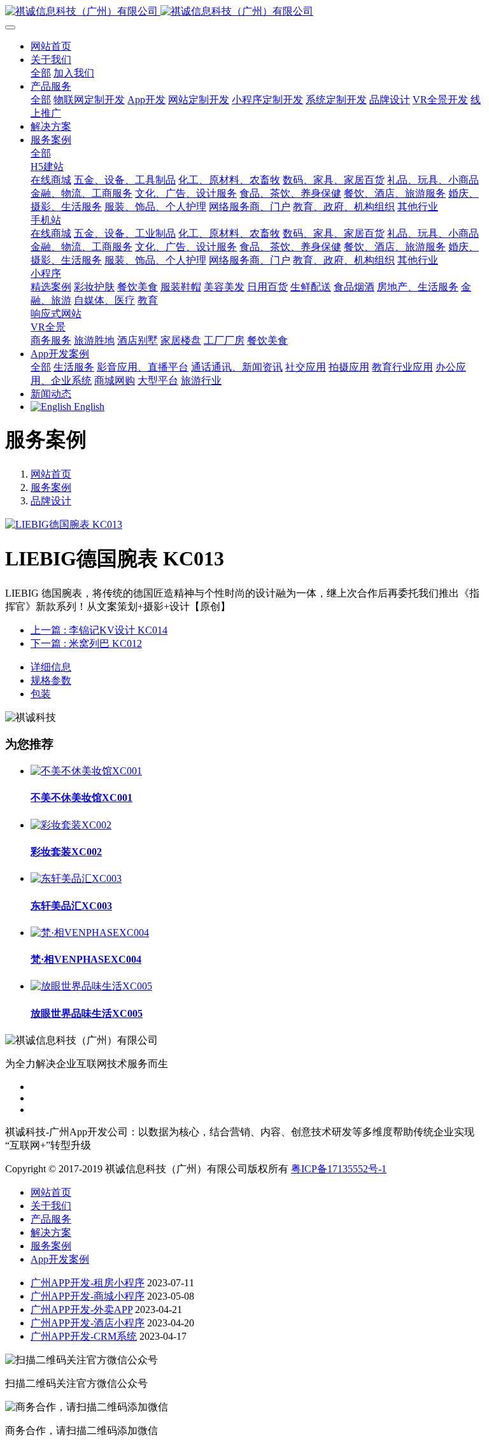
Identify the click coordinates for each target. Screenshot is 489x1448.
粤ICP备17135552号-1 (338, 1168)
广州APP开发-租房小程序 (88, 1282)
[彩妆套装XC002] (71, 825)
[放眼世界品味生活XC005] (91, 986)
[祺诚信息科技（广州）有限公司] (244, 11)
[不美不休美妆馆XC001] (86, 770)
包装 (41, 693)
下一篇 (86, 643)
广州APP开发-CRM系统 (84, 1336)
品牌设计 (51, 500)
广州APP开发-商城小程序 (88, 1296)
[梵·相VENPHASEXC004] (90, 932)
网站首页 (51, 46)
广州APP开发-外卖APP (81, 1309)
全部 (41, 72)
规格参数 (51, 680)
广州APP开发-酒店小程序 (88, 1322)
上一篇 (99, 630)
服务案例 (51, 487)
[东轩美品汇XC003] (76, 878)
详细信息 (51, 667)
